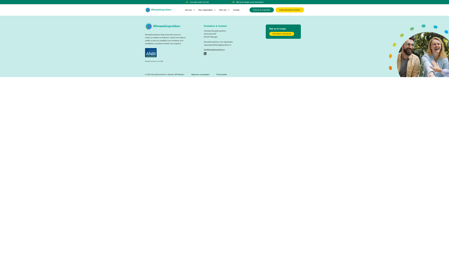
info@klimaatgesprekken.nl (214, 50)
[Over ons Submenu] (229, 10)
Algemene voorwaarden (200, 74)
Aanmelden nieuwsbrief (281, 34)
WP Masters (179, 74)
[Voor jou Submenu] (194, 10)
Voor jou (188, 10)
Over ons (223, 10)
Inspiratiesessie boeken (289, 10)
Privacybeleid (221, 74)
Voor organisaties (205, 10)
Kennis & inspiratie (261, 10)
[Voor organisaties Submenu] (215, 10)
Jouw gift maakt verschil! (199, 2)
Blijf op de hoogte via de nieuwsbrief (249, 2)
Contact (236, 10)
